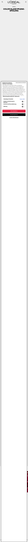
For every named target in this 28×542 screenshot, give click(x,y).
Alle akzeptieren (14, 111)
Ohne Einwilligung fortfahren (21, 82)
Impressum (17, 96)
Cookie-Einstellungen (13, 117)
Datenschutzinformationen (8, 96)
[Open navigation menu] (25, 2)
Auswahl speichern (14, 114)
